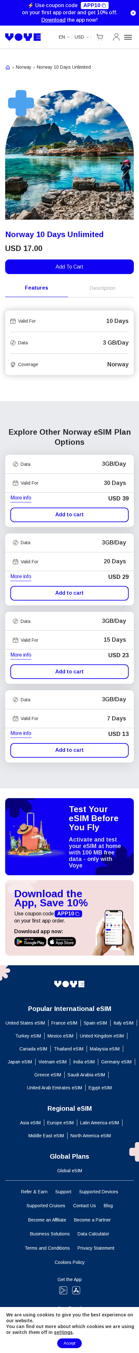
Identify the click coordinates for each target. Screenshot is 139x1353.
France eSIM (64, 1023)
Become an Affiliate (47, 1219)
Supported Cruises (46, 1205)
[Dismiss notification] (133, 13)
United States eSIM (25, 1023)
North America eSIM (90, 1135)
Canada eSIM (33, 1048)
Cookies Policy (70, 1262)
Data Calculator (93, 1233)
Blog (108, 1205)
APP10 (91, 5)
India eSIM (84, 1061)
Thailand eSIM (68, 1048)
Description (102, 288)
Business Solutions (50, 1233)
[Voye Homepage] (23, 37)
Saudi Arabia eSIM (86, 1074)
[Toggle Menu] (129, 37)
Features (36, 288)
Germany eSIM (116, 1061)
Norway (23, 67)
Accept (69, 1343)
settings (63, 1332)
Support (63, 1191)
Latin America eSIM (99, 1122)
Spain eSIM (95, 1023)
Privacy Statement (96, 1248)
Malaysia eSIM (105, 1048)
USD (79, 37)
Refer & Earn (34, 1191)
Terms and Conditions (47, 1248)
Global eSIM (69, 1170)
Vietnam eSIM (52, 1061)
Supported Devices (98, 1191)
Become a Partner (92, 1219)
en (62, 37)
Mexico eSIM (60, 1035)
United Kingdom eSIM (102, 1035)
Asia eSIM (30, 1122)
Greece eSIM (47, 1074)
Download (53, 20)
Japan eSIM (20, 1061)
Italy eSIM (123, 1023)
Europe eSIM (60, 1122)
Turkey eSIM (28, 1035)
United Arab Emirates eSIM (54, 1087)
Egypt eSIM (100, 1087)
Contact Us (84, 1205)
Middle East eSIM (46, 1135)
